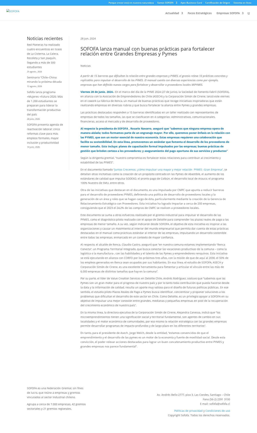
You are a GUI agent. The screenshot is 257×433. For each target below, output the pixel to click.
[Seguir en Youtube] (220, 382)
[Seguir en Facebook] (227, 382)
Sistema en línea (242, 3)
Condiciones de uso (217, 411)
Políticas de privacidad (188, 411)
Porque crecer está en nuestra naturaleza (131, 3)
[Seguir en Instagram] (212, 382)
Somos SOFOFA (165, 3)
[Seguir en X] (197, 382)
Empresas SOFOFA (228, 13)
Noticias (86, 65)
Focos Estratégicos (200, 13)
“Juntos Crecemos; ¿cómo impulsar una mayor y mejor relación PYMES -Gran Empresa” (168, 169)
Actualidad (172, 13)
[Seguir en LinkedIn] (204, 382)
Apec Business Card (191, 3)
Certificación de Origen (217, 3)
